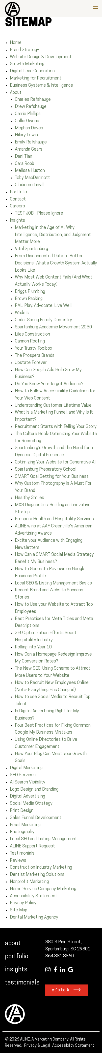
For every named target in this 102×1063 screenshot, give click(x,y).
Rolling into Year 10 (33, 647)
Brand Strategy (24, 50)
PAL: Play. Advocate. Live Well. (43, 306)
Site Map (18, 910)
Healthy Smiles (29, 498)
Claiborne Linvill (29, 185)
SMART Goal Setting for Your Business (52, 477)
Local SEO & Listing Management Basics (53, 583)
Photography (22, 832)
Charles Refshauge (33, 100)
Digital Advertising (27, 796)
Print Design (21, 811)
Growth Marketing (27, 64)
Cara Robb (24, 164)
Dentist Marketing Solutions (37, 875)
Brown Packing (29, 299)
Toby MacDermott (32, 178)
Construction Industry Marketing (41, 867)
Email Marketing (25, 825)
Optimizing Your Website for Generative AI (55, 462)
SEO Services (23, 775)
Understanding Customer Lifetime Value (53, 405)
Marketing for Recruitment (35, 78)
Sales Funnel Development (35, 818)
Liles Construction (32, 334)
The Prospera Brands (34, 356)
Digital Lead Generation (32, 71)
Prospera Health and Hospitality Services (54, 519)
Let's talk (60, 990)
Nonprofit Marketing (29, 882)
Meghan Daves (29, 128)
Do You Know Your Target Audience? (49, 384)
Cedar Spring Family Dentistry (43, 320)
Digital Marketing (26, 768)
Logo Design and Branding (34, 789)
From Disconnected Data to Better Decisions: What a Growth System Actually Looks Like (56, 263)
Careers (17, 206)
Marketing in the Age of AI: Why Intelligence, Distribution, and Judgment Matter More (53, 235)
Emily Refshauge (31, 142)
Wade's (22, 313)
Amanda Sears (28, 149)
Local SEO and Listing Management (43, 839)
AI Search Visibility (27, 782)
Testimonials (22, 853)
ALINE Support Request (32, 846)
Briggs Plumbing (30, 292)
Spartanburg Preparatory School (45, 469)
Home (16, 43)
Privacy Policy (23, 903)
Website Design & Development (41, 57)
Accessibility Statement (33, 896)
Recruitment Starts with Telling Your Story (56, 427)
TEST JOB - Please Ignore (39, 213)
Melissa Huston (30, 171)
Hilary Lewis (26, 135)
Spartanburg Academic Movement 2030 (53, 327)
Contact (18, 199)
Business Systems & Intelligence (41, 85)
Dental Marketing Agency (34, 917)
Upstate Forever (31, 363)
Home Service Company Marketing (43, 889)
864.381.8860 (59, 956)
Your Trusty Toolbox (33, 348)
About (16, 93)
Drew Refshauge (31, 107)
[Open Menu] (95, 8)
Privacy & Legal (37, 1046)
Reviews (18, 861)
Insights (17, 221)
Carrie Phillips (28, 114)
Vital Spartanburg (31, 249)
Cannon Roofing (30, 341)
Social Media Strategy (31, 804)
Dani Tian (23, 157)
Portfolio (18, 192)
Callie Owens (27, 121)
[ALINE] (10, 8)
